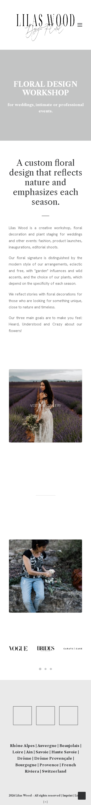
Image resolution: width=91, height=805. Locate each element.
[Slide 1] (40, 669)
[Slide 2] (45, 669)
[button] (80, 25)
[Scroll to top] (82, 795)
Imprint (68, 795)
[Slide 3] (51, 669)
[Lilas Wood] (45, 25)
